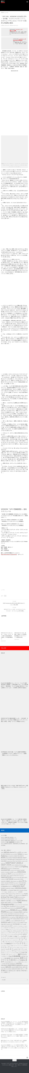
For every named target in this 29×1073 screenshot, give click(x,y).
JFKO (21, 879)
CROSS (19, 861)
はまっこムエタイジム (17, 927)
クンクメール (6, 932)
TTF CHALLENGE (15, 919)
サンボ (13, 934)
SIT (20, 913)
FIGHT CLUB (18, 866)
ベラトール (15, 945)
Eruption (2, 866)
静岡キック (7, 972)
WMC (5, 924)
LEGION (20, 892)
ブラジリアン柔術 (10, 945)
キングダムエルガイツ (17, 931)
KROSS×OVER (20, 888)
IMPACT (8, 875)
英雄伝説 (7, 970)
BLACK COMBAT (14, 856)
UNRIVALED (17, 920)
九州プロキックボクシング (13, 954)
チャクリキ (18, 941)
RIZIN (3, 912)
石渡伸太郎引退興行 (16, 968)
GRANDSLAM (4, 874)
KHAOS (11, 883)
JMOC (20, 881)
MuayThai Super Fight (10, 897)
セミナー (13, 941)
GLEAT (18, 870)
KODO (3, 888)
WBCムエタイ (12, 922)
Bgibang (26, 854)
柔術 (17, 963)
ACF (19, 852)
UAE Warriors (3, 920)
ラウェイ (15, 951)
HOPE (20, 874)
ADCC (22, 852)
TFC (9, 917)
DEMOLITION (18, 865)
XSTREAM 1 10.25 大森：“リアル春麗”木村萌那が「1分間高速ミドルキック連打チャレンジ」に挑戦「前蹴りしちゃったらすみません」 (13, 753)
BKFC (8, 856)
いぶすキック (16, 926)
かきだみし (21, 926)
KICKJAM (9, 884)
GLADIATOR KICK (13, 870)
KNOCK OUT (19, 886)
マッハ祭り (17, 947)
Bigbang (4, 856)
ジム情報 (14, 936)
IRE (20, 877)
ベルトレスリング (21, 945)
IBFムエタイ (23, 874)
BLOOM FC (21, 856)
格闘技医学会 (19, 965)
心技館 (14, 958)
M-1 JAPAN (16, 893)
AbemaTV (12, 852)
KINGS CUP (10, 886)
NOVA (12, 902)
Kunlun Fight (13, 890)
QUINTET (19, 908)
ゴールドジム (8, 934)
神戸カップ (23, 968)
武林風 (17, 967)
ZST (11, 926)
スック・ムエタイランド (13, 940)
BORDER (7, 857)
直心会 (7, 968)
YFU (22, 924)
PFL (8, 906)
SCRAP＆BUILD (17, 913)
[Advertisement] (15, 8)
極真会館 (8, 967)
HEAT (9, 874)
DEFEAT (13, 865)
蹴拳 (18, 970)
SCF (2, 913)
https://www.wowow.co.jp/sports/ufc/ (9, 554)
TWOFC (22, 918)
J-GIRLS (3, 879)
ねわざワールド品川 (8, 927)
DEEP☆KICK (6, 865)
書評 (9, 963)
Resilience (20, 910)
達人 (20, 970)
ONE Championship (11, 903)
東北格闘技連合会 (13, 963)
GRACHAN (21, 872)
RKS (7, 912)
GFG (18, 868)
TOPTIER (8, 918)
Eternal (6, 866)
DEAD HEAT (3, 863)
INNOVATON (14, 877)
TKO (24, 917)
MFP (21, 895)
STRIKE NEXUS (19, 915)
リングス (12, 952)
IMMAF (4, 875)
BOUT (11, 857)
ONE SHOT (20, 904)
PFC (5, 906)
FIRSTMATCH (9, 868)
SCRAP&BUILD (11, 913)
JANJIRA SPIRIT (17, 879)
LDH (17, 890)
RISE (25, 910)
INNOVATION (6, 877)
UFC (5, 595)
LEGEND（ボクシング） (13, 892)
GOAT (11, 872)
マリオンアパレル (22, 947)
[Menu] (27, 1)
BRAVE (15, 857)
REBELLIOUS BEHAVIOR (5, 910)
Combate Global (9, 861)
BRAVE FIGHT (22, 857)
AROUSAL (12, 854)
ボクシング (12, 947)
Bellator (20, 854)
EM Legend (24, 865)
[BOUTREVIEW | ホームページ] (3, 2)
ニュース (6, 12)
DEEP (8, 863)
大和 (5, 958)
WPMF (11, 924)
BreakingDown (4, 859)
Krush (3, 890)
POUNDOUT (13, 906)
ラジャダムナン (7, 952)
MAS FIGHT (3, 895)
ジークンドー (6, 940)
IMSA (18, 875)
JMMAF (8, 881)
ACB (17, 852)
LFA (13, 893)
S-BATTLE (25, 912)
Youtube (24, 924)
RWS (20, 912)
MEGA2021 (18, 895)
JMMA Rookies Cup (14, 881)
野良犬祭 (23, 970)
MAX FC (7, 895)
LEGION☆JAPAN (4, 893)
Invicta (17, 877)
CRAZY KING (15, 861)
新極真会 (22, 960)
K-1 (24, 881)
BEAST (16, 854)
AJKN (25, 852)
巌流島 (8, 958)
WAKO (24, 920)
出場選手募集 (23, 956)
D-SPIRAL (23, 861)
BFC (23, 854)
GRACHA (15, 872)
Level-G (10, 893)
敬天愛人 (18, 958)
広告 (12, 958)
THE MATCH (20, 917)
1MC (2, 852)
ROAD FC (11, 912)
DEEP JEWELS (17, 863)
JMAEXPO (3, 881)
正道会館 (13, 967)
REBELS (13, 910)
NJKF (19, 900)
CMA (26, 859)
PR (6, 908)
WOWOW (8, 924)
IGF (2, 875)
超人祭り (14, 970)
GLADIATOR (5, 870)
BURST (21, 859)
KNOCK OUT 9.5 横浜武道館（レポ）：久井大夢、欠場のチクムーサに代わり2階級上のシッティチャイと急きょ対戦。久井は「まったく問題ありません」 (14, 720)
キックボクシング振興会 (5, 931)
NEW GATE (21, 898)
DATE (26, 861)
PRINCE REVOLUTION (11, 908)
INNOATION (21, 875)
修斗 (20, 954)
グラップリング (13, 932)
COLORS (3, 861)
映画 (7, 963)
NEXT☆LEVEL (6, 900)
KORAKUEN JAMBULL (10, 888)
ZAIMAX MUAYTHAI (5, 926)
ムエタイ (9, 949)
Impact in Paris (13, 875)
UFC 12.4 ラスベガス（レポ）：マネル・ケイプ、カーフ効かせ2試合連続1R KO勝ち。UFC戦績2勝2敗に (7, 635)
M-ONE (26, 893)
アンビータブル (24, 929)
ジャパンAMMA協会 (21, 936)
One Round (16, 904)
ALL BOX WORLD (5, 854)
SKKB (23, 913)
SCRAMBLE (5, 913)
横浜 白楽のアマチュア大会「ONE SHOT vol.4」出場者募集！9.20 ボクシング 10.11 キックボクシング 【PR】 (14, 787)
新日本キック (15, 960)
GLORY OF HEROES (5, 872)
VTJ (21, 920)
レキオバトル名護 (19, 952)
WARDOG (4, 922)
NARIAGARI (15, 898)
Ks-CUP (8, 890)
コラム (18, 932)
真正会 (9, 968)
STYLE (25, 915)
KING (12, 884)
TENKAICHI (4, 917)
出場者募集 (16, 956)
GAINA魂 (15, 868)
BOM (3, 858)
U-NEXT (26, 918)
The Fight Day (12, 917)
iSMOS (25, 877)
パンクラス (20, 943)
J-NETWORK (9, 879)
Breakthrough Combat (13, 859)
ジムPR (9, 936)
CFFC (24, 859)
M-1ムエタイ (21, 893)
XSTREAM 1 (17, 924)
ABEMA (6, 852)
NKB (23, 900)
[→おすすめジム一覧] (18, 29)
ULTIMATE (12, 920)
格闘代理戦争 (12, 965)
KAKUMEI (7, 883)
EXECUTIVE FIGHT (11, 866)
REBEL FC (25, 908)
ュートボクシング (8, 951)
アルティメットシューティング (15, 929)
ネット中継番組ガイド (8, 943)
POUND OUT (18, 906)
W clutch (18, 922)
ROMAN (16, 912)
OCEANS (15, 902)
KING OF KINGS (17, 884)
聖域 (4, 970)
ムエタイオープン (18, 949)
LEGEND (21, 890)
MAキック (12, 895)
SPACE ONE (4, 915)
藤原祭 (10, 970)
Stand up (11, 915)
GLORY (22, 870)
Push (2, 12)
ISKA (22, 877)
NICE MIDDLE (13, 900)
